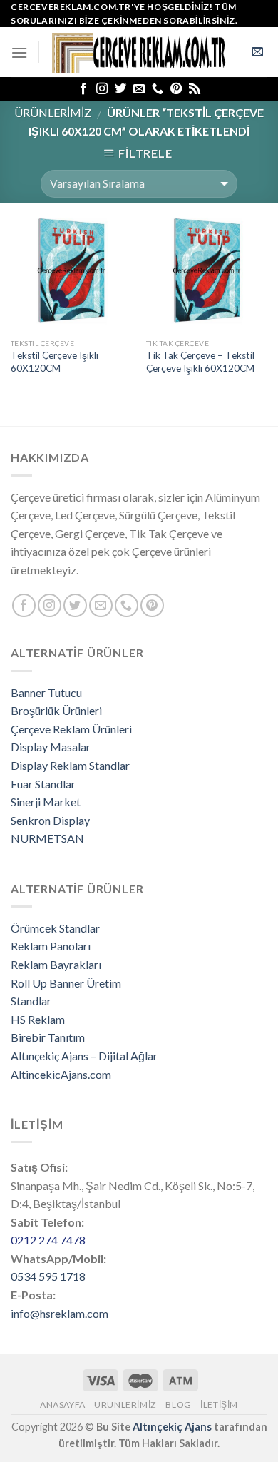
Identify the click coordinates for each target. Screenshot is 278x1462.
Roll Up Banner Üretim (66, 983)
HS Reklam (38, 1019)
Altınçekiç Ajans (172, 1427)
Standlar (31, 1000)
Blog (178, 1404)
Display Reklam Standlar (70, 765)
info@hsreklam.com (59, 1313)
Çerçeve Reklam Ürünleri (71, 729)
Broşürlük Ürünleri (56, 710)
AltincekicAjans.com (61, 1074)
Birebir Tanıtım (48, 1037)
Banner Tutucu (46, 692)
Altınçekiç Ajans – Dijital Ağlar (84, 1055)
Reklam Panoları (51, 946)
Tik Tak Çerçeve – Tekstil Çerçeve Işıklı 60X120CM (200, 362)
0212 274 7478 (48, 1240)
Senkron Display (50, 820)
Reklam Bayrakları (56, 964)
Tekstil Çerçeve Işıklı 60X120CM (54, 362)
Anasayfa (63, 1404)
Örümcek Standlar (55, 928)
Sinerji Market (46, 801)
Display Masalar (51, 746)
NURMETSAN (47, 838)
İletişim (219, 1404)
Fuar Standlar (43, 784)
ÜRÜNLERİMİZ (52, 112)
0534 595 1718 (48, 1276)
